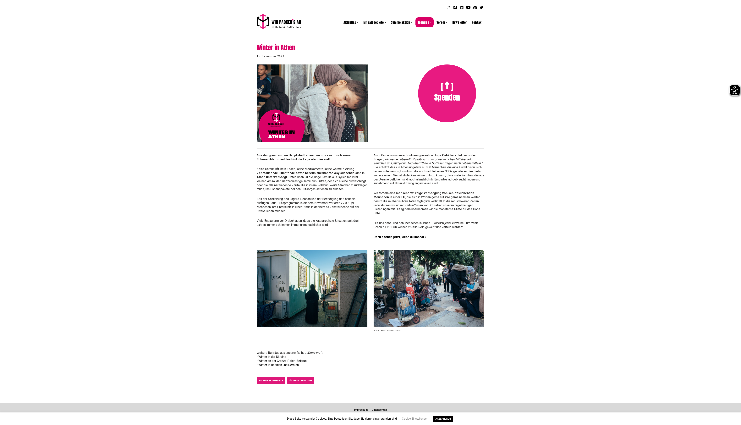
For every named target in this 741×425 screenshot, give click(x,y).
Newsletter (459, 22)
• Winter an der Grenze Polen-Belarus (282, 361)
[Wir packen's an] (279, 21)
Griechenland (302, 380)
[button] (358, 22)
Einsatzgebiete (273, 380)
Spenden (447, 97)
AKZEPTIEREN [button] (443, 418)
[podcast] (475, 7)
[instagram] (449, 7)
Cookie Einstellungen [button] (415, 418)
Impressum (361, 409)
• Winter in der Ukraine (271, 357)
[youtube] (468, 7)
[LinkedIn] (462, 7)
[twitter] (481, 7)
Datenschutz (379, 409)
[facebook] (455, 7)
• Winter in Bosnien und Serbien (278, 365)
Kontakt (477, 22)
